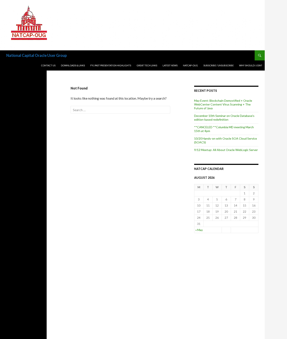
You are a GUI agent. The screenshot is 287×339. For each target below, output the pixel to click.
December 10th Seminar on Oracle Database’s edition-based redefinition (224, 117)
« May (199, 230)
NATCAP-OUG (190, 65)
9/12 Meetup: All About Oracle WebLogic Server (226, 150)
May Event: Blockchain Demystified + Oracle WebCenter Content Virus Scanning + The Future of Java (223, 104)
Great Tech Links (147, 65)
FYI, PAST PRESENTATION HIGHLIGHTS (110, 65)
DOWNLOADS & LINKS (73, 65)
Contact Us (48, 65)
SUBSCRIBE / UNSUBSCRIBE (218, 65)
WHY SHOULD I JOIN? (250, 65)
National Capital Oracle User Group (36, 55)
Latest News (170, 65)
